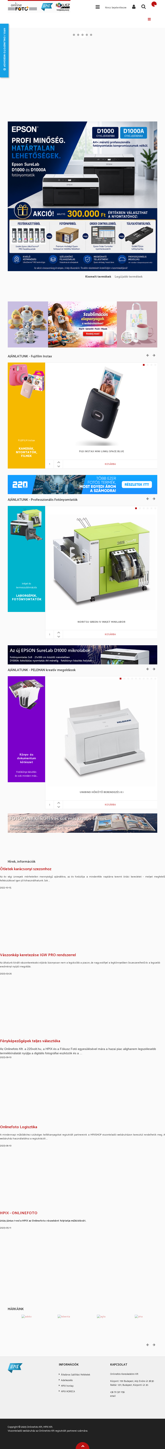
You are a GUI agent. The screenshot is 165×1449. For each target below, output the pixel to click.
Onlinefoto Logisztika (18, 1127)
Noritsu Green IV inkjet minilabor (101, 622)
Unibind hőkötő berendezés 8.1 (101, 792)
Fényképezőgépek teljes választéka (30, 1041)
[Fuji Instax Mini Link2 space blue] (101, 405)
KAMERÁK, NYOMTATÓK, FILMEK (26, 452)
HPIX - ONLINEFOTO (18, 1213)
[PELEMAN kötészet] (82, 823)
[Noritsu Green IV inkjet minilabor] (101, 562)
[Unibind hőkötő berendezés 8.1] (101, 732)
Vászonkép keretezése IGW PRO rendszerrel (38, 955)
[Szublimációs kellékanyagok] (82, 324)
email (113, 1396)
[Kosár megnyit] (154, 4)
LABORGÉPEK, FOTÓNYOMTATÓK (26, 598)
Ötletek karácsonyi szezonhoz (25, 869)
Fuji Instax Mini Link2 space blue (101, 451)
